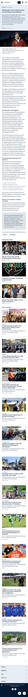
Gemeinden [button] (7, 2)
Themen (3, 667)
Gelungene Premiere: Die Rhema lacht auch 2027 (12, 279)
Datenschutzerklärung (14, 686)
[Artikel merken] (19, 693)
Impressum (22, 684)
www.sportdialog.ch (9, 226)
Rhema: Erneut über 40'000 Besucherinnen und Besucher (11, 257)
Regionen (3, 670)
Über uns (3, 677)
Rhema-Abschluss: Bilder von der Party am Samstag (12, 300)
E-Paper (3, 681)
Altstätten (4, 7)
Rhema (4, 234)
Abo (19, 2)
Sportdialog (12, 234)
